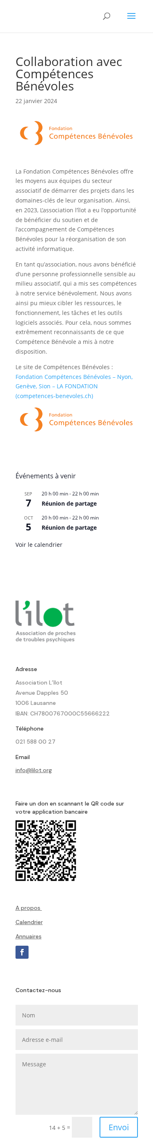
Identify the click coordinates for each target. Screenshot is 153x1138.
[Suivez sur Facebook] (22, 952)
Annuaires (29, 936)
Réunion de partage (69, 503)
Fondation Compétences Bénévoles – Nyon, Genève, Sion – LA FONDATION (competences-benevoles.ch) (74, 386)
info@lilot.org (34, 770)
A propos (29, 907)
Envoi (119, 1127)
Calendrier (29, 922)
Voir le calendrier (39, 544)
